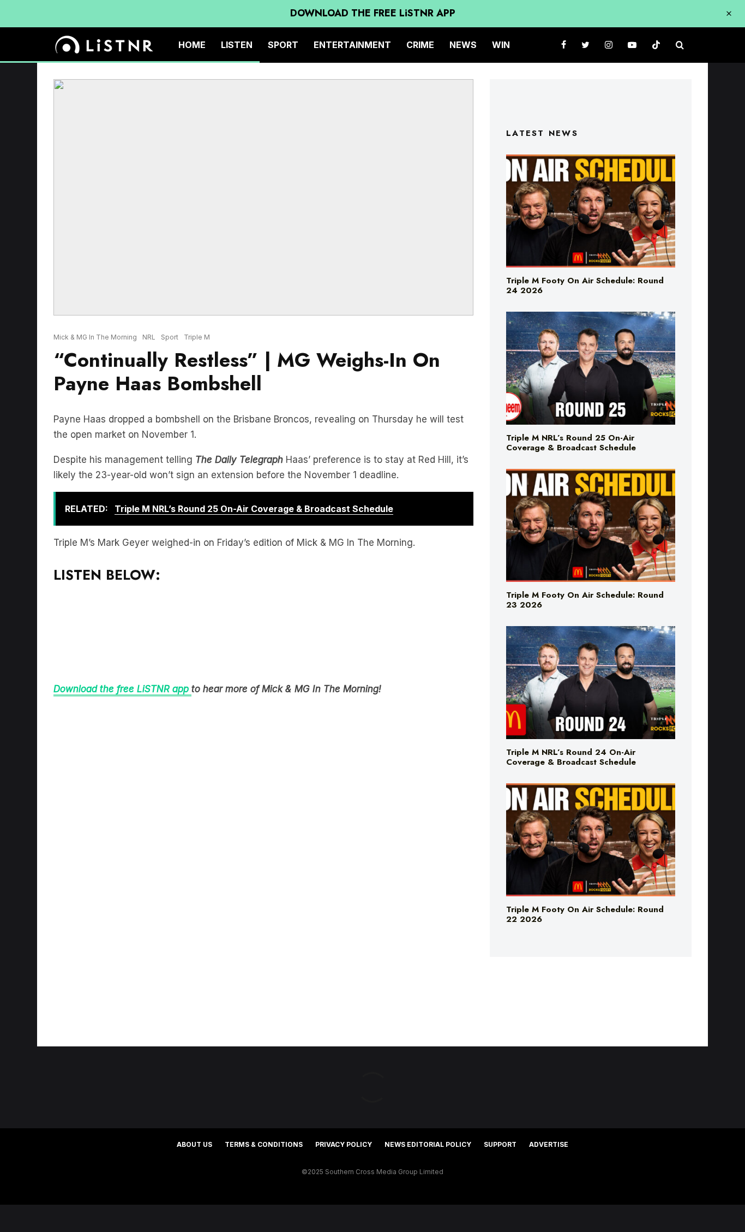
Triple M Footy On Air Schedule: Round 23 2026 (585, 600)
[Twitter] (585, 45)
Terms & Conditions (264, 1144)
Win (501, 44)
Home (192, 44)
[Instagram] (608, 45)
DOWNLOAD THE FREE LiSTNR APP (372, 13)
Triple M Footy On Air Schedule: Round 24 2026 (585, 285)
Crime (420, 44)
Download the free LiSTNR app (122, 688)
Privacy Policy (343, 1144)
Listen (237, 44)
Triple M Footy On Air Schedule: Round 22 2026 (585, 914)
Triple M (197, 337)
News (463, 44)
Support (500, 1144)
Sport (283, 44)
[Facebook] (564, 45)
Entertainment (352, 44)
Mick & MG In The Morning (95, 337)
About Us (194, 1144)
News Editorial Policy (427, 1144)
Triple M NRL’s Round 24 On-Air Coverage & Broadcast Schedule (571, 757)
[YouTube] (632, 45)
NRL (148, 337)
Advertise (548, 1144)
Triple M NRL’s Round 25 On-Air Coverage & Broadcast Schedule (571, 443)
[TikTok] (656, 45)
